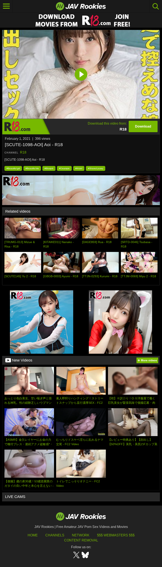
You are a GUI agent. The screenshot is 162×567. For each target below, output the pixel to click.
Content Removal (81, 540)
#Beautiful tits (32, 168)
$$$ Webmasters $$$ (116, 535)
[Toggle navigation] (6, 6)
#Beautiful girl (13, 168)
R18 (23, 152)
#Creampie (64, 168)
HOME (33, 535)
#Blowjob (49, 168)
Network (80, 535)
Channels (54, 535)
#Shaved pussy (95, 168)
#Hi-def (78, 168)
